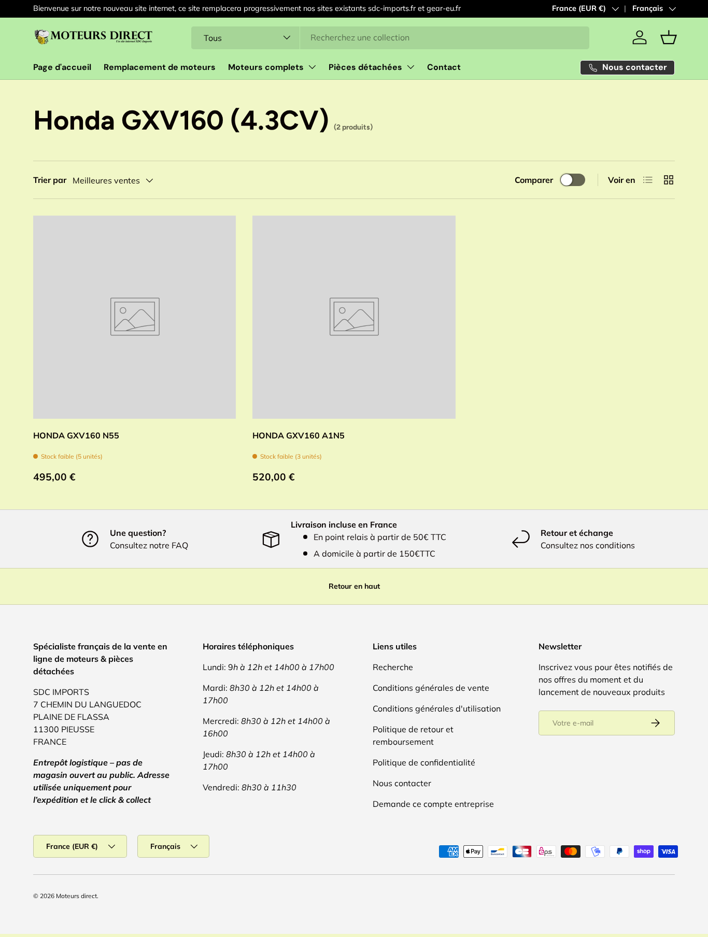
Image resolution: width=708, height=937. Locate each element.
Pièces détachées (365, 67)
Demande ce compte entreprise (433, 804)
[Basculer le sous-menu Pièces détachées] (410, 67)
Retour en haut (354, 586)
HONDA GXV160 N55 (76, 435)
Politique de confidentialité (424, 762)
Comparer (534, 180)
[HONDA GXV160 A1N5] (353, 317)
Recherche (393, 667)
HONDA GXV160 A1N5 (298, 435)
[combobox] (390, 37)
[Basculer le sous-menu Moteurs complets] (312, 67)
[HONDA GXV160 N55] (134, 317)
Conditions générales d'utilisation (437, 708)
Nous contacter (402, 783)
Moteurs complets (266, 67)
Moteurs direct (76, 896)
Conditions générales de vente (431, 688)
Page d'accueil (62, 67)
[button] (668, 37)
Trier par (49, 180)
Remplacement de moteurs (160, 67)
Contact (444, 67)
